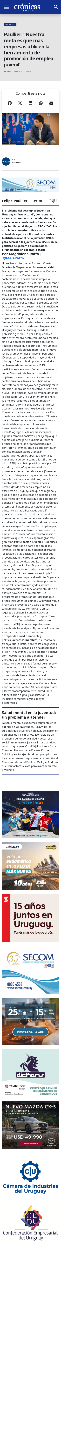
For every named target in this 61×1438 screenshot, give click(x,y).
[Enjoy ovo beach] (30, 1022)
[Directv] (30, 815)
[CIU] (30, 1177)
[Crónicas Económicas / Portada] (27, 7)
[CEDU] (30, 1223)
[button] (10, 104)
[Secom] (30, 184)
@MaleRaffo (13, 258)
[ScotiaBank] (30, 918)
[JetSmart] (30, 866)
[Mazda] (30, 1125)
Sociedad (10, 24)
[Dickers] (30, 1073)
